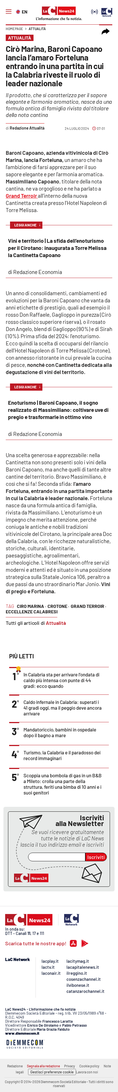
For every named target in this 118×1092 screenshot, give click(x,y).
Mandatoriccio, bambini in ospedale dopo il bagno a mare (59, 732)
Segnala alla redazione (43, 1066)
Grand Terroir (22, 195)
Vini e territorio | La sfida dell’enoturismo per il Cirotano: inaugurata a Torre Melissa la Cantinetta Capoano (57, 247)
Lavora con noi (87, 1072)
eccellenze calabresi (32, 611)
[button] (105, 31)
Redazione (15, 1066)
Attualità (37, 29)
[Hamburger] (8, 12)
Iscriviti (96, 857)
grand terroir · (88, 606)
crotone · (58, 606)
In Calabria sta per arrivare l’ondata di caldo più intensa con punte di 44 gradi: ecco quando (61, 680)
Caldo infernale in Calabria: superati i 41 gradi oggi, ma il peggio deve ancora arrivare (62, 707)
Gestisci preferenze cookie (52, 1072)
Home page (14, 29)
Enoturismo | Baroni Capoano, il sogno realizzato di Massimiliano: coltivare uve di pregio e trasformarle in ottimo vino (58, 409)
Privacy (69, 1066)
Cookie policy (89, 1066)
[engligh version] (19, 11)
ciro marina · (31, 606)
